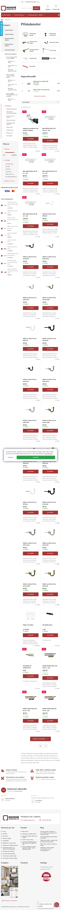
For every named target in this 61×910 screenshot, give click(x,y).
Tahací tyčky (10, 127)
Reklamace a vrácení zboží (9, 843)
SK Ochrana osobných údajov (10, 858)
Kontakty (6, 2)
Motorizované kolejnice (11, 54)
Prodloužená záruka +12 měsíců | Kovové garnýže (9, 848)
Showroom (11, 2)
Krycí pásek (9, 136)
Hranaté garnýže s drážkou (9, 39)
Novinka (8, 169)
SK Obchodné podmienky (9, 853)
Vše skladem (6, 841)
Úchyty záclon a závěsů (10, 116)
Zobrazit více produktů (40, 96)
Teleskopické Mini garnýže (11, 123)
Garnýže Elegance (9, 34)
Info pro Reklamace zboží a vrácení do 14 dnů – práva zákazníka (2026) (29, 848)
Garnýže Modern (9, 30)
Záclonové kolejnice (10, 50)
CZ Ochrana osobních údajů (9, 856)
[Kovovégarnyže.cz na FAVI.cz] (46, 876)
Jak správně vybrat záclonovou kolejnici (29, 836)
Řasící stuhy (10, 133)
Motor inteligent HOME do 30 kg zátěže (10, 76)
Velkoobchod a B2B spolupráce (10, 845)
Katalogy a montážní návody (29, 834)
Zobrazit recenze (18, 791)
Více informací (48, 454)
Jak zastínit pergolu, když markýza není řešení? (48, 837)
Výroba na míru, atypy (27, 839)
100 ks (32, 619)
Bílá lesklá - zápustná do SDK (12, 70)
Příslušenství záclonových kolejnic (12, 112)
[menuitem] (7, 15)
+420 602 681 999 (46, 820)
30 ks (28, 619)
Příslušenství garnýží (12, 109)
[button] (56, 904)
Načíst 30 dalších (39, 739)
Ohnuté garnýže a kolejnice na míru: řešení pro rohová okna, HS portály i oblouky (48, 833)
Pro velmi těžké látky (11, 176)
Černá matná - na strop (12, 66)
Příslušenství (8, 106)
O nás (2, 2)
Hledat (36, 8)
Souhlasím (36, 457)
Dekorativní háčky (11, 120)
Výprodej (8, 171)
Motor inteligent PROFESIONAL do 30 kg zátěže (11, 95)
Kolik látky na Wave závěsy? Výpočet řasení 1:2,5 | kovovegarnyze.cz (47, 849)
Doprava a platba (7, 838)
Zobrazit (30, 635)
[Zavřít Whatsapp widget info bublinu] (38, 902)
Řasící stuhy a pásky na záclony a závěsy (48, 844)
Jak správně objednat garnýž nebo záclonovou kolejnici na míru (29, 843)
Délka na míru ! (10, 174)
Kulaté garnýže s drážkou (9, 45)
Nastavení (10, 457)
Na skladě (9, 164)
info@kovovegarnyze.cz (29, 820)
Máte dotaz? (25, 831)
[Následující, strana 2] (40, 746)
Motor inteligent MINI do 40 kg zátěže (11, 57)
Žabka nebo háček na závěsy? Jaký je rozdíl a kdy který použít (48, 841)
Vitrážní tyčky (10, 130)
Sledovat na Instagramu (10, 900)
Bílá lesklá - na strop (11, 62)
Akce (8, 166)
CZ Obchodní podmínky (8, 851)
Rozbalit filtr (9, 181)
